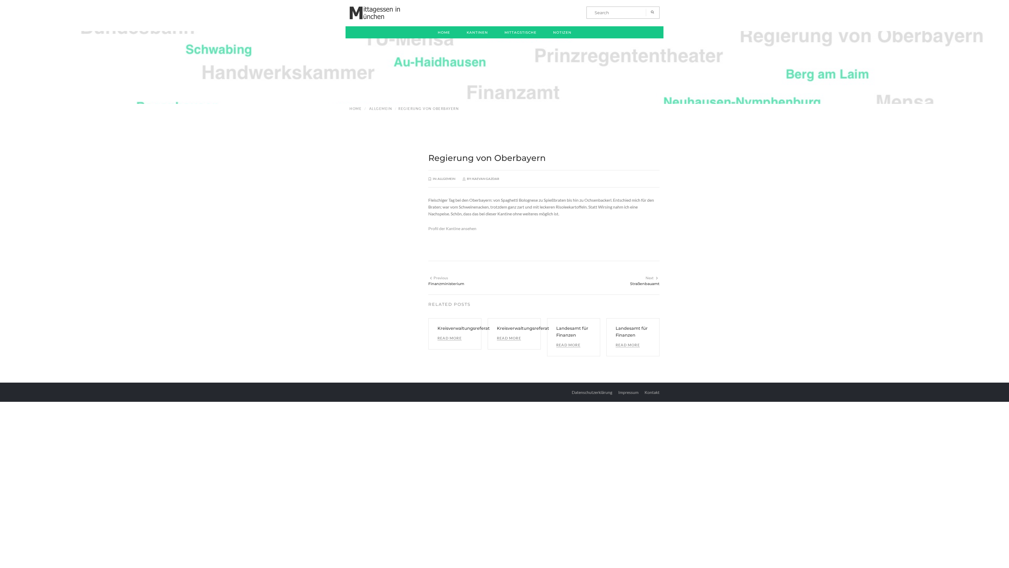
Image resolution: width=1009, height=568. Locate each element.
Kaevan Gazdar (485, 179)
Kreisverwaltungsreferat (463, 328)
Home (444, 32)
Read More (449, 338)
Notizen (562, 32)
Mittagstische (520, 32)
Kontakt (652, 392)
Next (649, 278)
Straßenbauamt (645, 283)
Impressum (628, 392)
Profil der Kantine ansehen (452, 228)
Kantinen (477, 32)
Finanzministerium (446, 283)
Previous (441, 278)
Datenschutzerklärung (592, 392)
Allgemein (380, 108)
